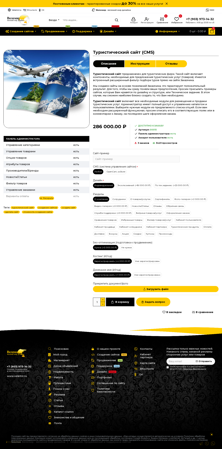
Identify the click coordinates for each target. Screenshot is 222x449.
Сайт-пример (101, 153)
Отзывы (171, 63)
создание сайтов (47, 207)
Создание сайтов (20, 39)
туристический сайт (22, 207)
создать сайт (68, 207)
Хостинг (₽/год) (102, 256)
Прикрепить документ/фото (110, 283)
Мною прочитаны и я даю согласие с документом (188, 368)
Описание (108, 63)
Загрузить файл (157, 289)
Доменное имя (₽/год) (107, 269)
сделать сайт (11, 212)
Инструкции (140, 63)
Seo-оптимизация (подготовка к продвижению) (122, 242)
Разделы (98, 194)
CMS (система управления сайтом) (114, 166)
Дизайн (97, 180)
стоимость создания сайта (37, 212)
